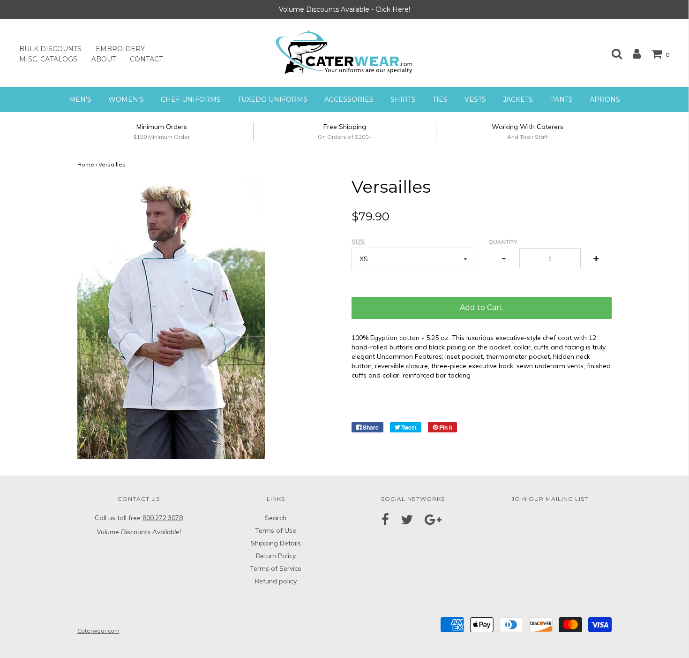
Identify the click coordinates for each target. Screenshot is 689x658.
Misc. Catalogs (48, 59)
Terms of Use (275, 530)
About (103, 59)
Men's (80, 99)
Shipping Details (276, 543)
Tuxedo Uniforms (272, 99)
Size (358, 242)
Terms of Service (275, 568)
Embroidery (120, 49)
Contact (146, 59)
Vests (475, 99)
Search (275, 518)
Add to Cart (481, 307)
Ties (440, 99)
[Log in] (632, 53)
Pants (561, 99)
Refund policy (276, 581)
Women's (126, 99)
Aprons (605, 99)
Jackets (518, 99)
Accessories (349, 99)
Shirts (403, 99)
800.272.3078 (162, 518)
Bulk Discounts (50, 49)
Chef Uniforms (191, 99)
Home (85, 164)
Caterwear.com (98, 630)
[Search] (612, 53)
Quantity (502, 241)
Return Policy (276, 556)
